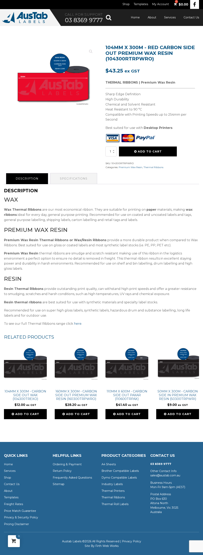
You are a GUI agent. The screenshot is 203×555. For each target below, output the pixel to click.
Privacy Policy (131, 541)
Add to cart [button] (27, 414)
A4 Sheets (109, 464)
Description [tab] (27, 178)
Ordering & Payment (67, 464)
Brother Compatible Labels (120, 471)
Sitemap (58, 484)
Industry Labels (112, 484)
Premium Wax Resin (130, 167)
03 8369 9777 (84, 20)
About (152, 17)
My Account (160, 4)
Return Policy (62, 471)
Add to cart (150, 151)
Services (170, 17)
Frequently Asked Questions (72, 477)
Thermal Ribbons (153, 167)
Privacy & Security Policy (21, 517)
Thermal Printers (113, 491)
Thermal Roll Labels (115, 504)
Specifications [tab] (73, 178)
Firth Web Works (107, 546)
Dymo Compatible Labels (119, 477)
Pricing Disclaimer (16, 524)
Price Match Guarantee (20, 511)
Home (135, 17)
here (77, 324)
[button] (90, 51)
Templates (141, 4)
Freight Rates (13, 504)
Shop (126, 4)
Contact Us (191, 17)
